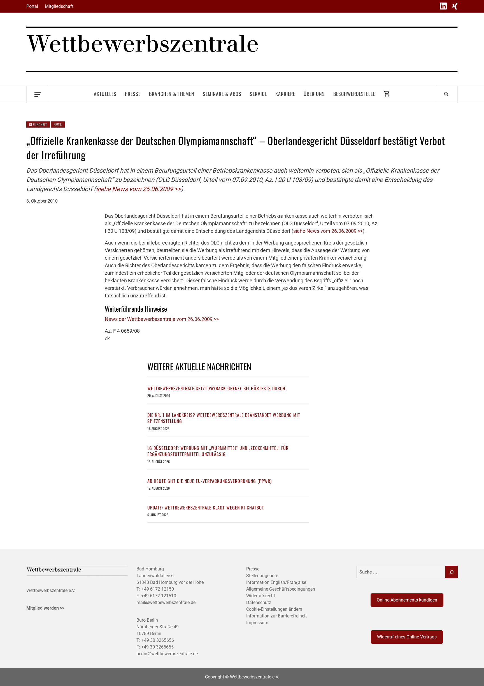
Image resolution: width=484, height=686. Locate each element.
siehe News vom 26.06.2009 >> (138, 188)
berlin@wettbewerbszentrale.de (167, 653)
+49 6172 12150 (157, 589)
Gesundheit (38, 124)
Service (258, 93)
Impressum (257, 622)
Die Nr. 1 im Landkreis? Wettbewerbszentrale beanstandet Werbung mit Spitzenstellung (223, 418)
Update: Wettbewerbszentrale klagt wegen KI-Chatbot (205, 507)
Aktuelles (105, 93)
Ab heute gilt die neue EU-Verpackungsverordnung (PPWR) (209, 481)
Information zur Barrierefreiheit (276, 616)
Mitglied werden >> (45, 608)
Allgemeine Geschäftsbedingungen (280, 589)
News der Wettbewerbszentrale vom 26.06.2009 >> (162, 319)
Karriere (285, 93)
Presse (133, 93)
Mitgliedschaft (59, 6)
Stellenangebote (262, 575)
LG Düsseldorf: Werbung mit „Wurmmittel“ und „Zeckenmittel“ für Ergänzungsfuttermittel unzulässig (217, 451)
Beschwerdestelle (354, 93)
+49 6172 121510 (158, 595)
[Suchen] (451, 572)
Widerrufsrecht (260, 595)
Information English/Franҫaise (276, 582)
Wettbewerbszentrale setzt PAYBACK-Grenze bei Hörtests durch (216, 388)
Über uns (314, 93)
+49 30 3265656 (157, 640)
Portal (32, 6)
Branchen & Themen (171, 93)
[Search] (446, 93)
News (58, 124)
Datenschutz (258, 602)
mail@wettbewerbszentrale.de (166, 602)
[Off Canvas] (38, 94)
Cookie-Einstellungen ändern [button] (274, 609)
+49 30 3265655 (157, 647)
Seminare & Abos (222, 93)
